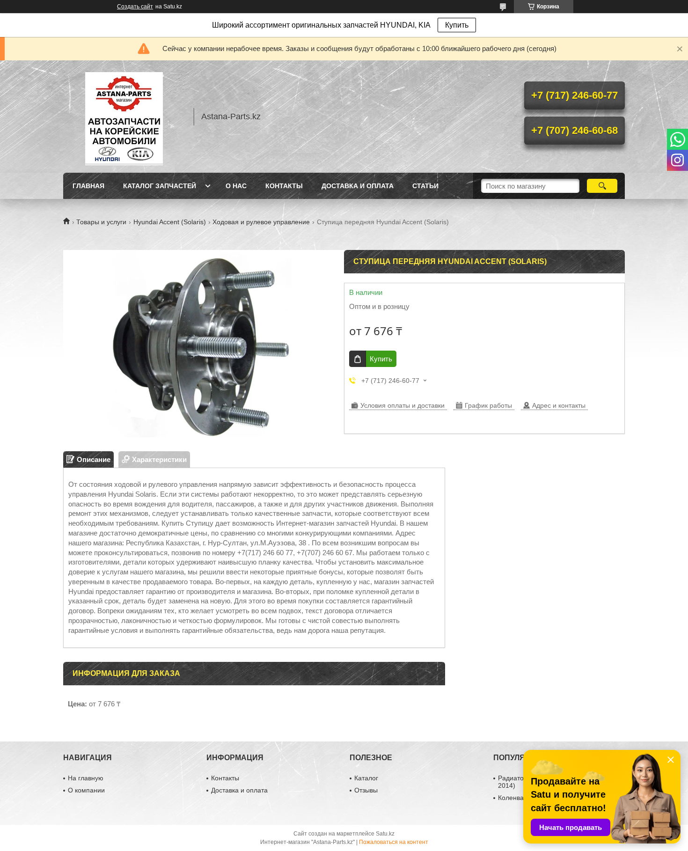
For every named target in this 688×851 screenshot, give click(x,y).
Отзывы (366, 790)
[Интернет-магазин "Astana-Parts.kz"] (124, 116)
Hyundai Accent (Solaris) (169, 222)
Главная (88, 186)
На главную (85, 778)
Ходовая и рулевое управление (261, 222)
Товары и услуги (101, 222)
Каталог (366, 778)
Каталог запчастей (159, 186)
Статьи (425, 186)
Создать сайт (135, 6)
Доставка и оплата (358, 186)
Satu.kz (385, 833)
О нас (236, 186)
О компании (86, 790)
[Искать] (602, 186)
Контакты (284, 186)
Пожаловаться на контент (393, 842)
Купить (456, 25)
